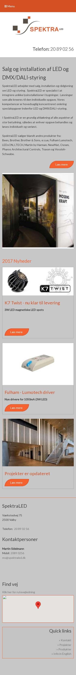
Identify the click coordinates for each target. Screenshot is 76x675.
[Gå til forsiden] (38, 25)
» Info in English (61, 653)
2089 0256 (17, 553)
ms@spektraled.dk (14, 557)
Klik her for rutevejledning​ (18, 592)
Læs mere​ (62, 164)
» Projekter (64, 645)
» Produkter (64, 649)
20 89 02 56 (62, 49)
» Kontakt (65, 640)
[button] (38, 605)
